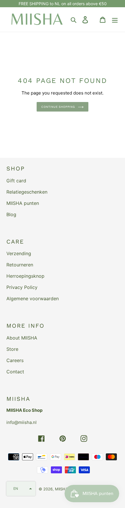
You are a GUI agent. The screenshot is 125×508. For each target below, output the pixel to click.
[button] (21, 488)
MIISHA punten (22, 203)
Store (12, 349)
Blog (11, 214)
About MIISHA (21, 338)
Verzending (18, 253)
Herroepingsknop (25, 276)
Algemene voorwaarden (32, 298)
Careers (15, 360)
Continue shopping (58, 106)
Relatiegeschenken (26, 192)
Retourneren (19, 265)
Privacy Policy (22, 287)
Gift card (16, 180)
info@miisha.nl (21, 422)
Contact (15, 371)
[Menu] (114, 19)
